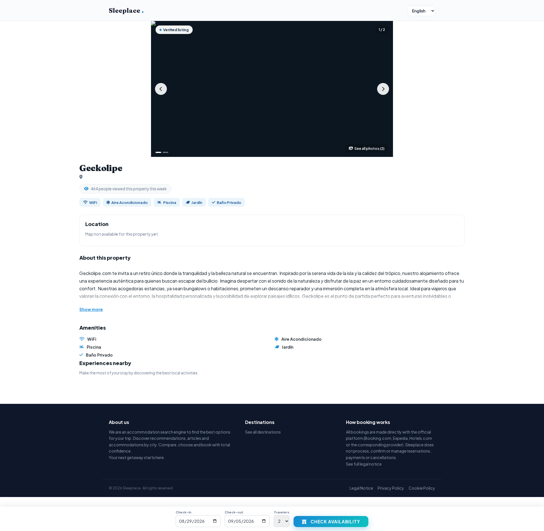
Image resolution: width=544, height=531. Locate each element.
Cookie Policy (422, 488)
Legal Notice (361, 488)
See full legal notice (364, 463)
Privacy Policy (391, 488)
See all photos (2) (369, 148)
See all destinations (263, 431)
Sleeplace (126, 10)
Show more (91, 309)
